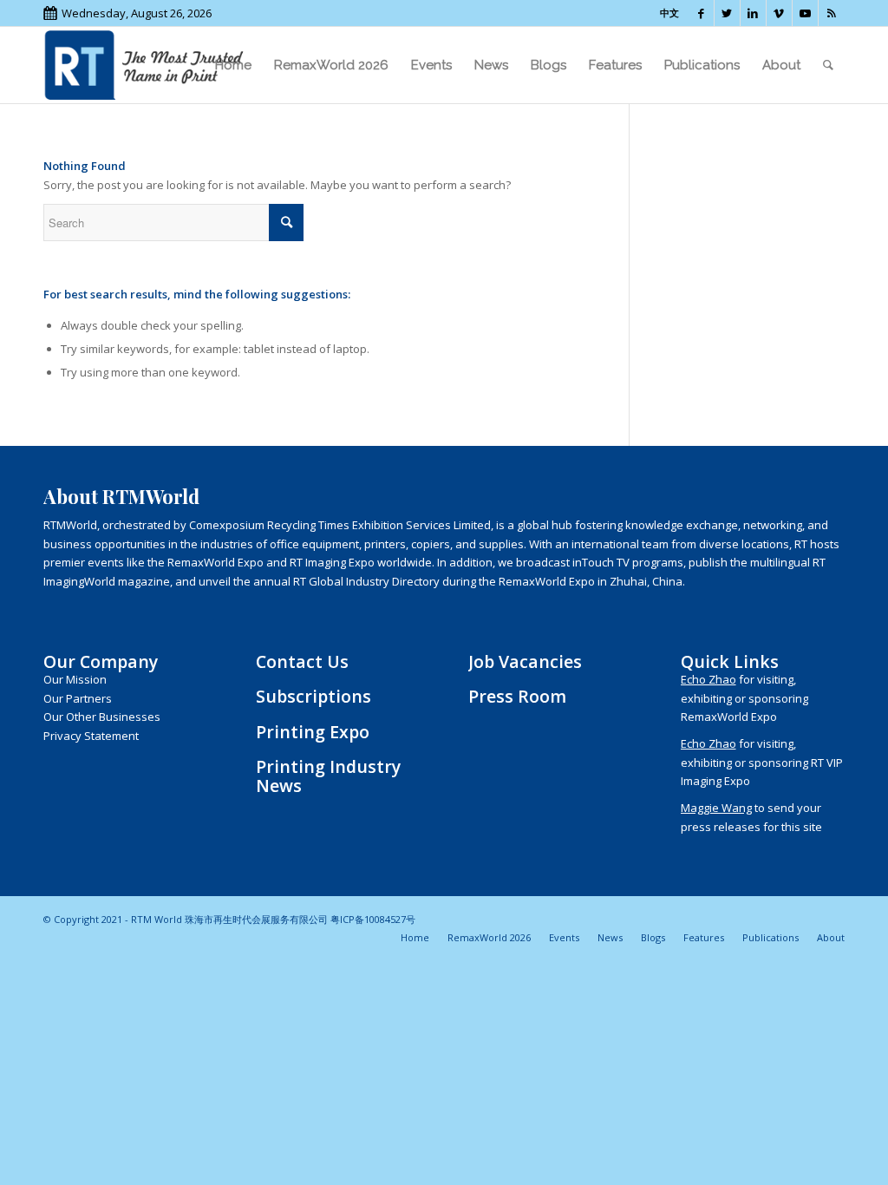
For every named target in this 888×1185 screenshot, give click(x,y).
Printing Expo (312, 731)
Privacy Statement (91, 735)
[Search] (828, 65)
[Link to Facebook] (701, 13)
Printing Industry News (328, 775)
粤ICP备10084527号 (372, 919)
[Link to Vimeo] (779, 13)
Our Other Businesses (101, 716)
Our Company (100, 661)
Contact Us (302, 661)
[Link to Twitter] (727, 13)
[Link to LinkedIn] (753, 13)
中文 (669, 12)
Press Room (517, 696)
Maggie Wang (716, 807)
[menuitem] (233, 65)
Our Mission (75, 679)
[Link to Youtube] (805, 13)
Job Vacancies (525, 661)
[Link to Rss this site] (832, 13)
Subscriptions (313, 696)
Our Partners (77, 698)
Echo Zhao (708, 679)
